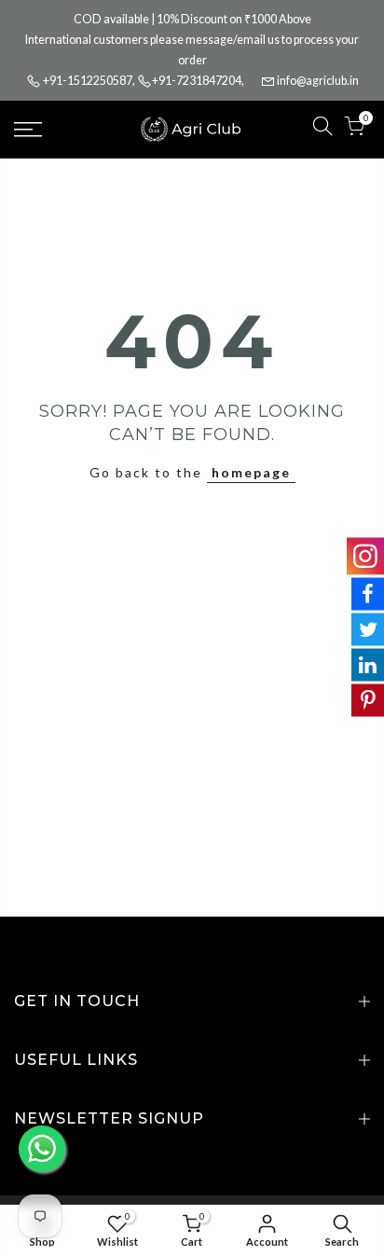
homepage (251, 472)
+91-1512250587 (87, 81)
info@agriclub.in (318, 81)
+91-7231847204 (196, 81)
